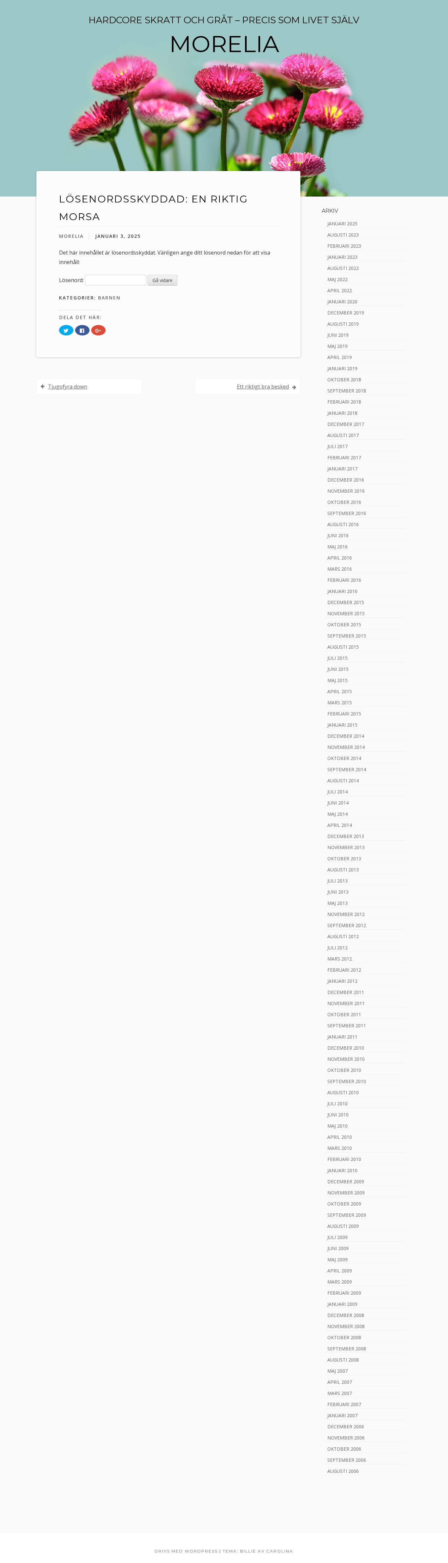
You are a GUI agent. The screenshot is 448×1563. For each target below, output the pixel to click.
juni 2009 (338, 1248)
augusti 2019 (343, 324)
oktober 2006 (344, 1449)
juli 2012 (337, 947)
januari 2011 (342, 1037)
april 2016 (339, 558)
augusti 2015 (343, 647)
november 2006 (346, 1438)
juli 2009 (337, 1237)
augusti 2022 (343, 268)
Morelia (71, 236)
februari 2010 (344, 1159)
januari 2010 (342, 1170)
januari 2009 (342, 1304)
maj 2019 (337, 346)
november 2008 (346, 1326)
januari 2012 (342, 981)
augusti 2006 (343, 1471)
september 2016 (346, 513)
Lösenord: (72, 280)
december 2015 (345, 602)
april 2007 (339, 1382)
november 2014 (346, 747)
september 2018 (346, 391)
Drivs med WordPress (186, 1551)
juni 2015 (338, 669)
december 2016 (345, 480)
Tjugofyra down (67, 386)
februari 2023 (344, 246)
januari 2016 (342, 591)
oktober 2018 (344, 379)
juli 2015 (337, 658)
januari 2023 (342, 257)
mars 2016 (339, 569)
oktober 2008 (344, 1337)
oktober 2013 (344, 858)
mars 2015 (339, 702)
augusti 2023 (343, 235)
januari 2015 (342, 725)
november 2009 (346, 1193)
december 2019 (345, 313)
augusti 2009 (343, 1226)
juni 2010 (338, 1115)
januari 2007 (342, 1415)
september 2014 (346, 769)
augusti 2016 (343, 524)
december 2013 (345, 836)
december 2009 (345, 1181)
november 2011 (346, 1003)
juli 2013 (337, 881)
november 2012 (346, 914)
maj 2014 (337, 814)
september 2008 (346, 1348)
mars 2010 (339, 1148)
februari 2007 (344, 1404)
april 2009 (339, 1271)
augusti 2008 (343, 1360)
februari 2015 (344, 714)
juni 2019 (338, 335)
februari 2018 (344, 402)
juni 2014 (338, 803)
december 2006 (345, 1426)
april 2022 (339, 290)
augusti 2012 (343, 936)
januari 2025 (342, 223)
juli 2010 (337, 1103)
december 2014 (345, 736)
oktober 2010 (344, 1070)
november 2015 (346, 613)
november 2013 (346, 847)
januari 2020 (342, 301)
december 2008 (345, 1315)
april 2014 (339, 825)
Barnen (109, 298)
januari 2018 (342, 413)
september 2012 (346, 925)
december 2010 (345, 1048)
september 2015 (346, 636)
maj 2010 (337, 1126)
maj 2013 (337, 903)
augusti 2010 (343, 1092)
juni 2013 (338, 892)
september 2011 (346, 1025)
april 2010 (339, 1137)
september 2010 (346, 1081)
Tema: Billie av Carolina (258, 1551)
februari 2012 (344, 970)
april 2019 (339, 357)
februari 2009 (344, 1293)
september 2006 (346, 1460)
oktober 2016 (344, 502)
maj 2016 (337, 546)
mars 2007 (339, 1393)
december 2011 (345, 992)
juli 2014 (337, 792)
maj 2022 (337, 279)
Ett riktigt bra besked (263, 386)
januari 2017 (342, 469)
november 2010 (346, 1059)
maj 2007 (337, 1371)
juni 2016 (338, 535)
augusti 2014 (343, 780)
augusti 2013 (343, 870)
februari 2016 (344, 580)
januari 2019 (342, 368)
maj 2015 (337, 680)
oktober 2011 (344, 1014)
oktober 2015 (344, 624)
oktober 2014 (344, 758)
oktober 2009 (344, 1204)
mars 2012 (339, 959)
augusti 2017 (343, 435)
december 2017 (345, 424)
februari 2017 (344, 457)
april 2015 (339, 691)
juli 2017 (337, 446)
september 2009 (346, 1215)
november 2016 (346, 491)
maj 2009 (337, 1259)
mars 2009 (339, 1282)
